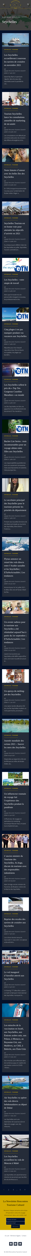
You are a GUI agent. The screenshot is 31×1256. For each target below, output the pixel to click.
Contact (24, 1236)
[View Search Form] (28, 4)
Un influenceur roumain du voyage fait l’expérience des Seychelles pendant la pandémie (15, 801)
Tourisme (15, 49)
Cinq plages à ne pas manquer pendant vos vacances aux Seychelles (15, 332)
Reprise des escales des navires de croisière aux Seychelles (15, 922)
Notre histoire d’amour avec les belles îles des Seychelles (14, 173)
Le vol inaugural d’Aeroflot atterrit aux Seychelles (14, 975)
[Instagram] (15, 1244)
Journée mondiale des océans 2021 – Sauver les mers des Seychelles (14, 744)
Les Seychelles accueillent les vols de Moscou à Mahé (14, 1159)
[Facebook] (11, 1244)
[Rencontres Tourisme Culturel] (15, 4)
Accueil (4, 17)
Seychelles (7, 49)
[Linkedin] (20, 1244)
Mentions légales (15, 1236)
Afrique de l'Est (16, 17)
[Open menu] (3, 4)
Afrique (9, 17)
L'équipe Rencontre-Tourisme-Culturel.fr (14, 71)
